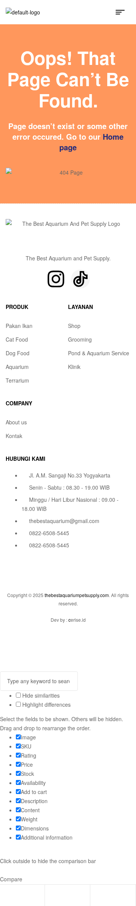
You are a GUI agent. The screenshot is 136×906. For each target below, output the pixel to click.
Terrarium (17, 380)
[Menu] (123, 12)
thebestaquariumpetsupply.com (77, 595)
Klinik (74, 366)
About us (16, 422)
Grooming (80, 339)
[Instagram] (55, 278)
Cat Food (17, 339)
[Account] (50, 896)
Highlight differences (46, 704)
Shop (74, 325)
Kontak (14, 436)
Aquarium (17, 366)
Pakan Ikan (19, 325)
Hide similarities (40, 695)
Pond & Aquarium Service (98, 353)
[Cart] (96, 896)
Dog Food (17, 353)
